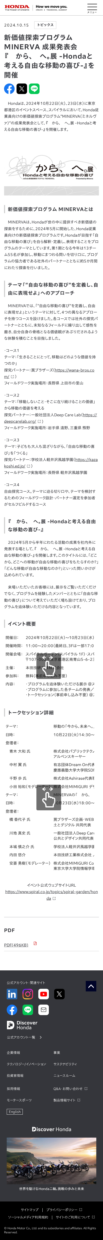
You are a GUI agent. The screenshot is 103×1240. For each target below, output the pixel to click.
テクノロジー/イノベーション (26, 1064)
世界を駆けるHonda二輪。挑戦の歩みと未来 (51, 1188)
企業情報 (13, 1052)
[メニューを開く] (92, 8)
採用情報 (13, 1088)
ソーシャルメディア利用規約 (28, 1217)
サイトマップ (30, 1210)
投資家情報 (15, 1075)
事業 (56, 1052)
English (15, 1111)
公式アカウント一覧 (21, 1037)
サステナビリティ (65, 1064)
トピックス (45, 25)
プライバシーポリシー (61, 1210)
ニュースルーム (64, 1075)
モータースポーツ (19, 1100)
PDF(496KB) (16, 945)
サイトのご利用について (73, 1217)
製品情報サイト (64, 1100)
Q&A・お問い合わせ (68, 1088)
